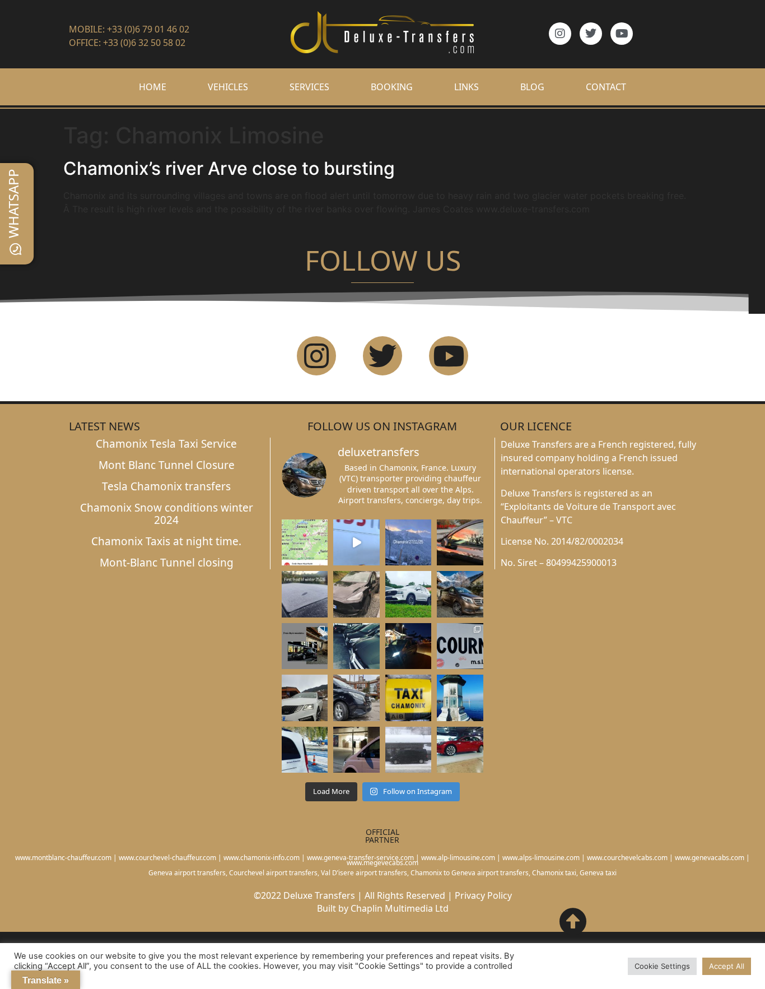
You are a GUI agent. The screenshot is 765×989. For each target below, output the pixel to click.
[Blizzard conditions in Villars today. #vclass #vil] (408, 750)
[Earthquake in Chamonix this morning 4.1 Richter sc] (305, 542)
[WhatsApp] (15, 249)
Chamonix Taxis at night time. (166, 541)
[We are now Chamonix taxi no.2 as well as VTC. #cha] (408, 698)
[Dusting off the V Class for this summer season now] (460, 594)
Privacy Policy (483, 895)
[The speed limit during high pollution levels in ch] (356, 542)
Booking (392, 87)
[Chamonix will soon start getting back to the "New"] (305, 646)
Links (466, 87)
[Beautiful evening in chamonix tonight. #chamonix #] (460, 542)
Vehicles (228, 87)
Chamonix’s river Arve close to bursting (229, 168)
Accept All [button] (726, 966)
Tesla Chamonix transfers (166, 486)
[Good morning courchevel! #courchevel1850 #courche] (408, 646)
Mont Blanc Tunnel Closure (167, 465)
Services (309, 87)
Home (152, 87)
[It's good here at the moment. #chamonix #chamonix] (460, 646)
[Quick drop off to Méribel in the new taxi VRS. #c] (305, 698)
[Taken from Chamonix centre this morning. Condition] (408, 542)
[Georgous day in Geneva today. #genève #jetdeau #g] (460, 698)
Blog (532, 87)
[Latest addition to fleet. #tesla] (356, 594)
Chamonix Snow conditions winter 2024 (166, 514)
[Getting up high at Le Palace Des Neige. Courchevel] (356, 698)
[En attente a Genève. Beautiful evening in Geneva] (356, 750)
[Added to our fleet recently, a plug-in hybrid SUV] (408, 594)
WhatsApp (13, 203)
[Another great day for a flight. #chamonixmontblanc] (305, 750)
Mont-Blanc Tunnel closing (167, 562)
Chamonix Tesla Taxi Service (166, 444)
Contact (606, 87)
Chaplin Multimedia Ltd (400, 908)
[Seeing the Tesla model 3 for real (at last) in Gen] (460, 750)
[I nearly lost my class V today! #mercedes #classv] (356, 646)
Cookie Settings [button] (662, 966)
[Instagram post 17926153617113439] (305, 594)
